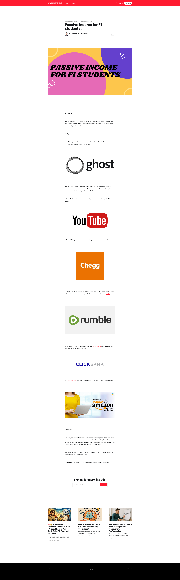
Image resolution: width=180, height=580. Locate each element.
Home (67, 3)
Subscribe (128, 3)
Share (112, 34)
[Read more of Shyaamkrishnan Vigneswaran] (67, 34)
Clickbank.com (97, 346)
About (73, 3)
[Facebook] (92, 566)
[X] (89, 566)
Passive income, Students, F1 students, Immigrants (78, 21)
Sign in (121, 3)
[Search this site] (116, 3)
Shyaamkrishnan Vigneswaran (78, 33)
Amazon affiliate (71, 380)
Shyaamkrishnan (55, 3)
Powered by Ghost (128, 568)
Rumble (108, 294)
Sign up (91, 569)
